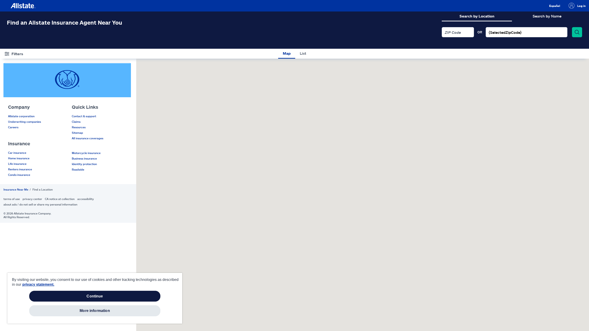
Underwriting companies (24, 121)
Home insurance (18, 158)
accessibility (85, 198)
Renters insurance (20, 169)
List (303, 53)
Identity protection (84, 164)
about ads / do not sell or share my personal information (40, 204)
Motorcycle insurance (86, 152)
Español (554, 5)
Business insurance (84, 158)
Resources (79, 127)
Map (287, 53)
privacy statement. (38, 284)
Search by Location (476, 16)
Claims (76, 121)
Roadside (78, 169)
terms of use (11, 198)
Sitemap (77, 132)
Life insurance (17, 163)
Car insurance (17, 152)
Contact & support (84, 116)
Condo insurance (19, 174)
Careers (13, 127)
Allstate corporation (21, 116)
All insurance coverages (87, 138)
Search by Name (547, 16)
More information (95, 311)
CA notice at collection (60, 198)
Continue (95, 296)
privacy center (32, 198)
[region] (94, 298)
